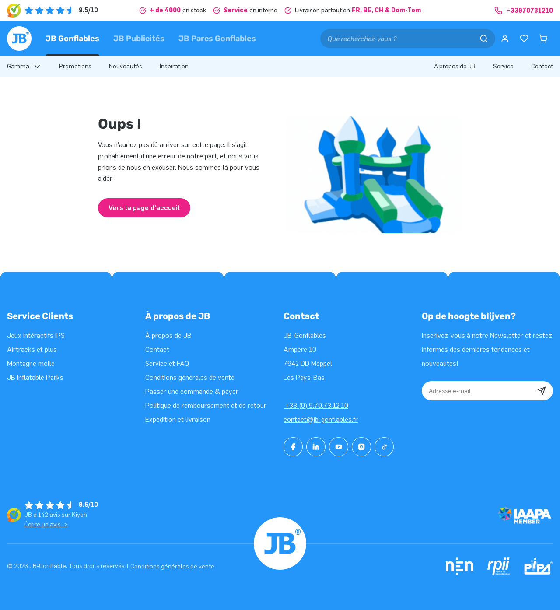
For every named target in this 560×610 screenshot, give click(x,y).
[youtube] (338, 446)
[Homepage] (19, 38)
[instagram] (361, 446)
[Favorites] (524, 38)
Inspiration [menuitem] (174, 66)
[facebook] (293, 446)
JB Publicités (138, 38)
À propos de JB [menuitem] (455, 66)
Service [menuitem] (503, 66)
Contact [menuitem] (542, 66)
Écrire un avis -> (46, 524)
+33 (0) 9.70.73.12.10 (316, 405)
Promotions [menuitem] (75, 66)
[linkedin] (316, 446)
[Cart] (543, 38)
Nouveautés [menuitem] (125, 66)
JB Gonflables (72, 38)
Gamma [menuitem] (18, 66)
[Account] (504, 38)
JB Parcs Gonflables (217, 38)
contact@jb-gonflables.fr (321, 419)
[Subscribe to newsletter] (541, 390)
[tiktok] (384, 446)
